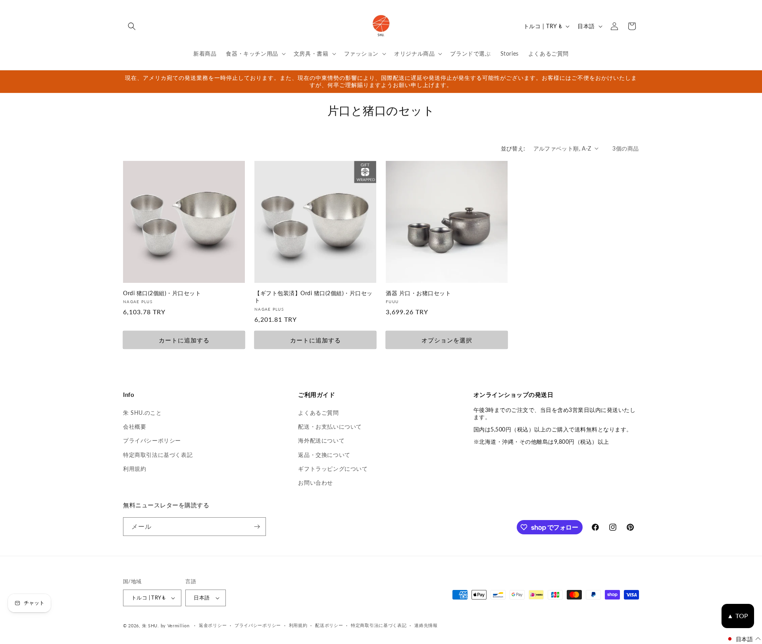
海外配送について (321, 440)
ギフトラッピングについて (333, 468)
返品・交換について (324, 454)
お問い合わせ (315, 482)
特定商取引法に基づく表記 (157, 454)
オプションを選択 (446, 340)
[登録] (257, 526)
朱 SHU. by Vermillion (166, 625)
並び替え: (513, 148)
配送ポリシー (329, 625)
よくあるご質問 (318, 412)
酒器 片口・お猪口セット (418, 293)
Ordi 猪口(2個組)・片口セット (162, 293)
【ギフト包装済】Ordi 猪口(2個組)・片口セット (313, 297)
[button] (131, 26)
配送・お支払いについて (330, 426)
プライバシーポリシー (152, 440)
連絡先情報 (426, 625)
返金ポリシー (213, 625)
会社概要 (134, 426)
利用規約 (134, 468)
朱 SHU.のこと (142, 412)
